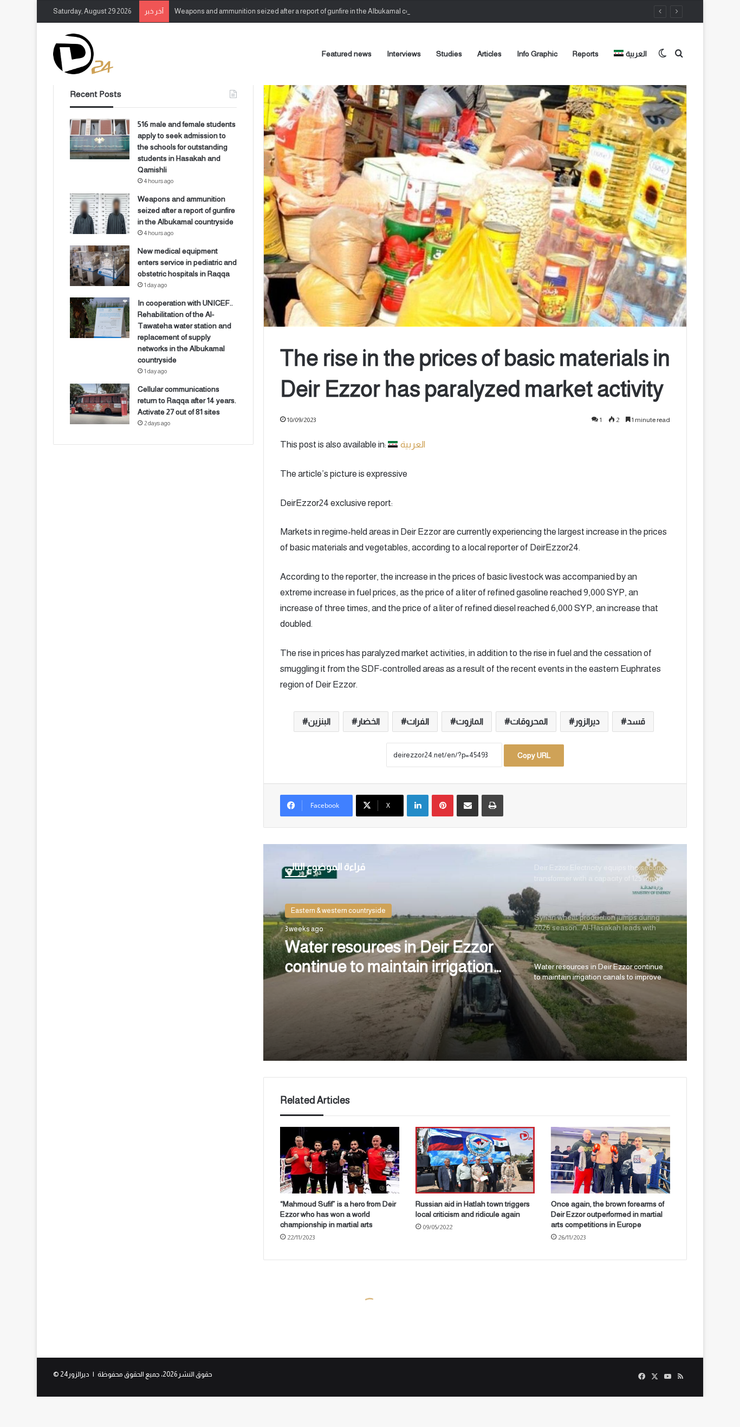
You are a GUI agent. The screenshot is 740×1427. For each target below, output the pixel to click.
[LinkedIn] (418, 805)
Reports (586, 53)
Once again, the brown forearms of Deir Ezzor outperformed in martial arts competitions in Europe (607, 1214)
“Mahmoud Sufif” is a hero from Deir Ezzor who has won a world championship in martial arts (338, 1214)
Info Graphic (537, 53)
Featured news (347, 53)
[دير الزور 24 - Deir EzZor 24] (83, 54)
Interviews (404, 53)
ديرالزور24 (74, 1374)
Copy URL (533, 755)
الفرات (418, 721)
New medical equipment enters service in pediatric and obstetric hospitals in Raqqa (187, 262)
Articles (489, 53)
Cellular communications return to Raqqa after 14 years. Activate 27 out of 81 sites (187, 400)
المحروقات (529, 721)
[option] (475, 952)
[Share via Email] (467, 805)
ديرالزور (587, 721)
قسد (636, 721)
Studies (449, 53)
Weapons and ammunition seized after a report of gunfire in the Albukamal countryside (306, 11)
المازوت (469, 721)
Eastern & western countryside (338, 910)
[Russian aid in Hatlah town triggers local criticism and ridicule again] (475, 1160)
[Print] (492, 805)
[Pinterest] (442, 805)
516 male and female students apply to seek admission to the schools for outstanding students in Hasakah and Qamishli (187, 147)
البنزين (319, 721)
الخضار (369, 721)
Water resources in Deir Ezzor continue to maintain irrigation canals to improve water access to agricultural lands (394, 957)
